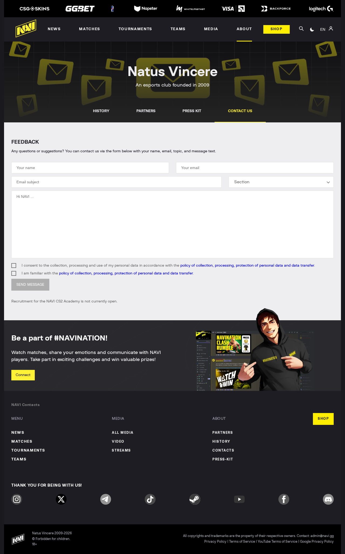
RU (322, 35)
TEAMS (18, 459)
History (221, 441)
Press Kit (191, 111)
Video (118, 441)
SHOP (323, 419)
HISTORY (101, 111)
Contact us (240, 111)
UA (322, 43)
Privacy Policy (215, 541)
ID (323, 51)
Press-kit (222, 459)
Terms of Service (242, 541)
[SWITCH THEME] (312, 29)
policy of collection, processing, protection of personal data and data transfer (247, 265)
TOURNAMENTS (28, 450)
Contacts (223, 450)
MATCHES (22, 441)
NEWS (18, 433)
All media (123, 433)
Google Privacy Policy (317, 541)
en (322, 29)
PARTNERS (146, 111)
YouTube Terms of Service (277, 541)
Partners (222, 433)
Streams (121, 450)
